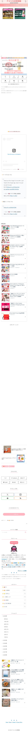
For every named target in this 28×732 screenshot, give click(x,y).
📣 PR (14, 587)
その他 (13, 567)
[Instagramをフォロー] (20, 494)
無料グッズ (12, 466)
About (10, 722)
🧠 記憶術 (14, 600)
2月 (5, 634)
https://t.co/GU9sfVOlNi (10, 207)
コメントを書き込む (14, 514)
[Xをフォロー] (7, 494)
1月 (5, 637)
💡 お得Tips (14, 593)
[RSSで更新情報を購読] (20, 498)
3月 (6, 632)
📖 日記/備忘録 (14, 603)
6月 (6, 624)
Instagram (4, 559)
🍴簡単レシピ (17, 565)
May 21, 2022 (13, 196)
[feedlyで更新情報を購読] (7, 498)
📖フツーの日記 (7, 567)
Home (7, 722)
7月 (6, 621)
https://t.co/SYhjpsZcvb (13, 187)
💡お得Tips (20, 563)
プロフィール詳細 (22, 570)
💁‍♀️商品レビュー (10, 565)
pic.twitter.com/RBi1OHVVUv (11, 189)
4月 (6, 629)
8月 (5, 619)
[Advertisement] (14, 36)
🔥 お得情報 (5, 466)
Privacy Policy (19, 722)
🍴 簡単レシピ (14, 597)
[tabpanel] (8, 13)
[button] (22, 81)
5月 (5, 627)
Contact (14, 722)
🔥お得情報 (14, 563)
